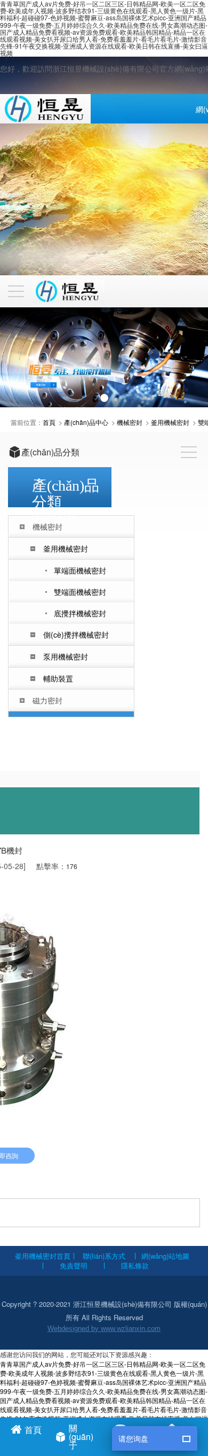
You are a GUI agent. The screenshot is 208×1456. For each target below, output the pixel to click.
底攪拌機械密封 (80, 613)
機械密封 (129, 422)
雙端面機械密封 (80, 591)
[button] (104, 398)
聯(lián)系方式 (104, 1256)
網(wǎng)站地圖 (165, 1256)
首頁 (49, 422)
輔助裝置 (58, 678)
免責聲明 (73, 1266)
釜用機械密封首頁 (42, 1256)
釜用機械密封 (170, 422)
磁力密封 (47, 700)
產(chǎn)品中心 (86, 422)
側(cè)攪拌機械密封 (76, 634)
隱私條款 (135, 1266)
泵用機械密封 (65, 656)
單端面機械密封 (80, 570)
